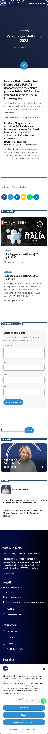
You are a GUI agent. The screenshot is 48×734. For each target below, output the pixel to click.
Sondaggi (24, 30)
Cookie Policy (11, 729)
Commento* (7, 345)
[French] (6, 573)
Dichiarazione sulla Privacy (28, 729)
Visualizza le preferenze (24, 722)
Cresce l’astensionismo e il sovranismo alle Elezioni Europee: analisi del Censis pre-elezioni (23, 513)
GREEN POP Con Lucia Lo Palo (13, 462)
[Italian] (11, 573)
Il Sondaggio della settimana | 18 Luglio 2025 (21, 277)
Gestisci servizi (22, 699)
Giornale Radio (19, 187)
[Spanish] (13, 573)
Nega (24, 715)
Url (4, 387)
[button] (44, 668)
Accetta (24, 707)
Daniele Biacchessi (21, 489)
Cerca (3, 425)
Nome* (5, 362)
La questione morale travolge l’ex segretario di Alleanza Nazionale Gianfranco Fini (25, 501)
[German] (8, 573)
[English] (4, 573)
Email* (5, 374)
